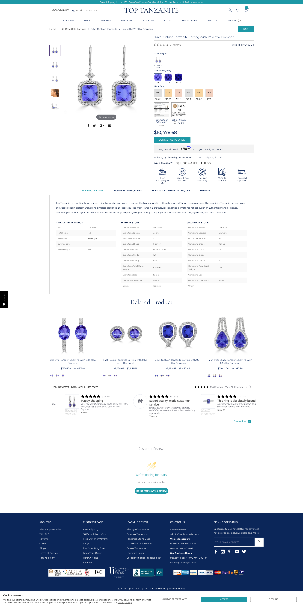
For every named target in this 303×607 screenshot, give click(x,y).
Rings (87, 20)
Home (52, 29)
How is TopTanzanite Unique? (171, 190)
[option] (106, 78)
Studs (167, 20)
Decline (273, 599)
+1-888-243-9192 (60, 10)
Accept (224, 599)
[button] (246, 387)
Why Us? (44, 534)
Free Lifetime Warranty (95, 538)
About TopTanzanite (50, 529)
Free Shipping (90, 529)
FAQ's (86, 543)
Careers (43, 543)
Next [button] (254, 344)
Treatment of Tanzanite (139, 543)
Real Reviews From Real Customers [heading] (75, 387)
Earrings (106, 20)
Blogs (42, 548)
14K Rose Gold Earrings (73, 29)
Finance (87, 562)
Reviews (205, 190)
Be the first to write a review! (151, 490)
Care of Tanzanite (136, 548)
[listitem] (83, 405)
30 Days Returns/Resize (96, 534)
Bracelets (148, 20)
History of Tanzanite (138, 529)
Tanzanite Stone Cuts (138, 538)
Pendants (126, 20)
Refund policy (47, 557)
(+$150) (180, 122)
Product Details (93, 190)
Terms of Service (48, 553)
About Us (212, 20)
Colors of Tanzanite (137, 534)
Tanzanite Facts (135, 553)
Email (208, 163)
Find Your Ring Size (93, 548)
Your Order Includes (128, 190)
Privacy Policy (125, 602)
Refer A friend (90, 557)
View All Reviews (234, 386)
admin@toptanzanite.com (184, 534)
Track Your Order (92, 553)
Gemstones (68, 20)
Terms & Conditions (155, 588)
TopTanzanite (134, 588)
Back (246, 29)
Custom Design (189, 20)
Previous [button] (49, 344)
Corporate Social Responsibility (144, 557)
